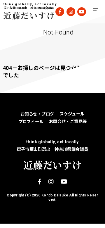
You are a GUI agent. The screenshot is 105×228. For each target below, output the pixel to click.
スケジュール (72, 114)
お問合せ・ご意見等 (68, 121)
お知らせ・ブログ (37, 114)
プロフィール (30, 121)
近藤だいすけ (25, 15)
